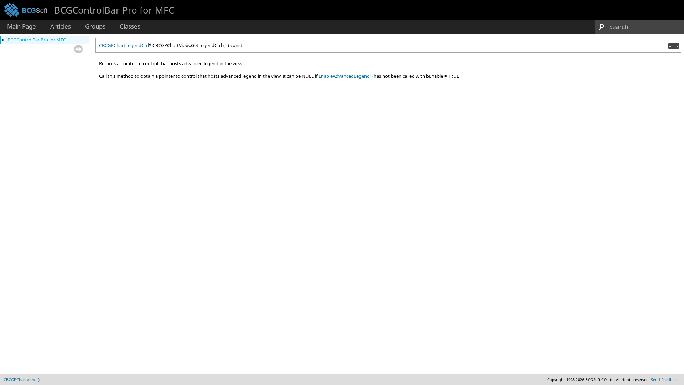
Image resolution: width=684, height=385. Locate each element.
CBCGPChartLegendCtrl (124, 45)
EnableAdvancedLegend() (345, 76)
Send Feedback (665, 379)
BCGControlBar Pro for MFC (36, 39)
